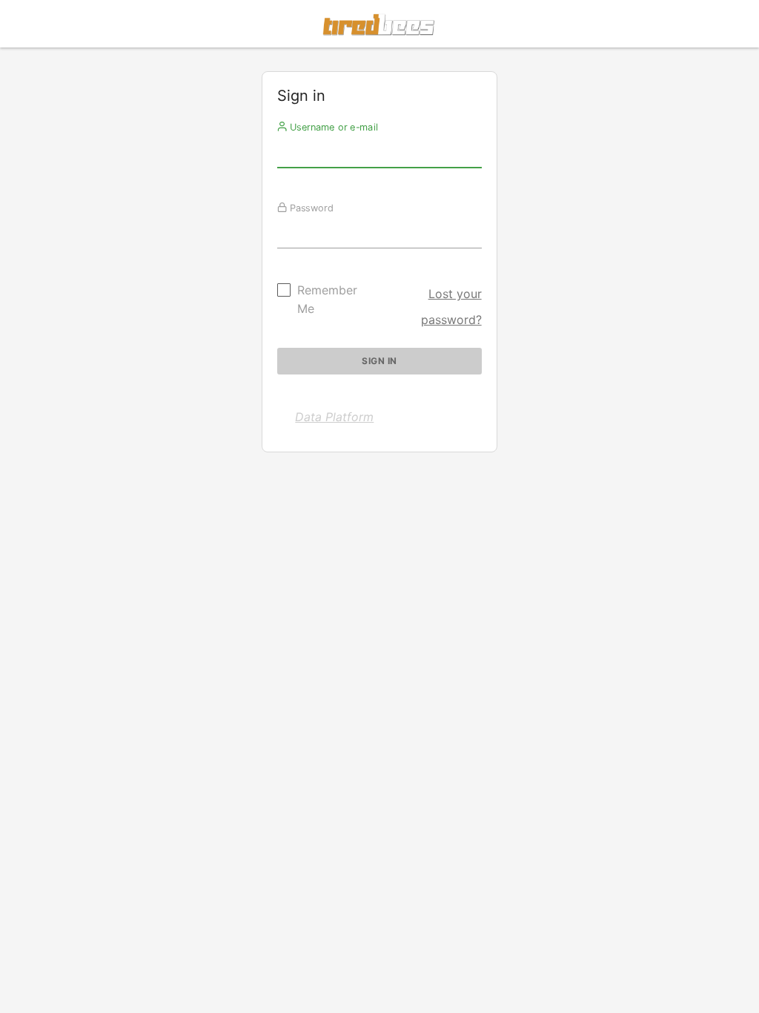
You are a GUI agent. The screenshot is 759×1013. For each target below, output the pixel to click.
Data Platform (334, 416)
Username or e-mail (332, 127)
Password (310, 208)
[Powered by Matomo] (379, 28)
